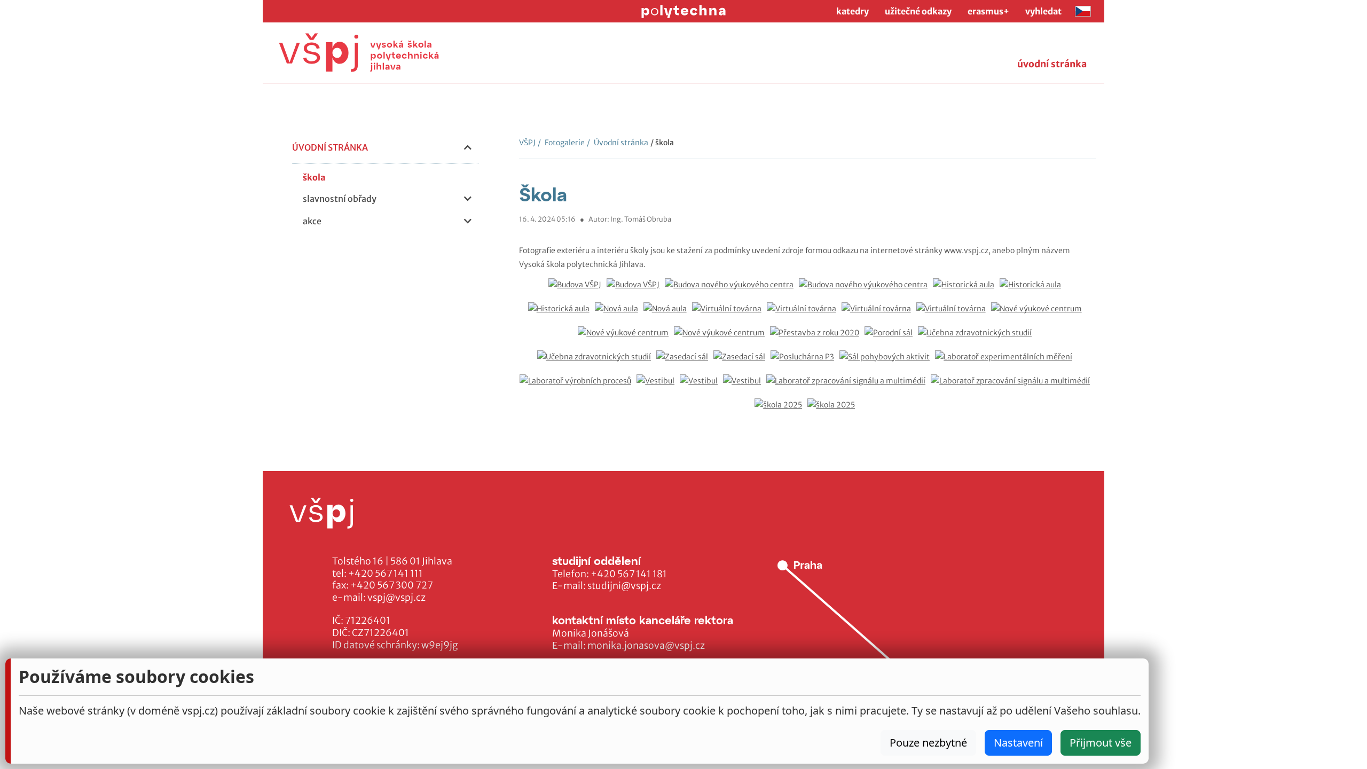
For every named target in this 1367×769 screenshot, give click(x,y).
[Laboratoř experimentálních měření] (1006, 362)
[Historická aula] (966, 290)
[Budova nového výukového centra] (732, 290)
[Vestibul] (658, 386)
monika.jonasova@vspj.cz (646, 646)
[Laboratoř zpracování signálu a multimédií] (848, 386)
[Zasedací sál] (684, 362)
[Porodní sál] (891, 338)
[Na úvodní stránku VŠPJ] (359, 52)
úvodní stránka (1052, 64)
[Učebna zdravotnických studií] (977, 338)
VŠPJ (527, 142)
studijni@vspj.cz (624, 586)
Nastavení (1018, 742)
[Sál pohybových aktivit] (887, 362)
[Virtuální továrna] (729, 314)
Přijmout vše (1101, 742)
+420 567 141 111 (385, 573)
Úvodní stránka (617, 142)
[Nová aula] (619, 314)
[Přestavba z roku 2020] (817, 338)
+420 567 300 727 (391, 585)
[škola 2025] (781, 410)
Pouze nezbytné (928, 742)
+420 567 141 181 (629, 574)
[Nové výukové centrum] (1039, 314)
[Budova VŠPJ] (577, 290)
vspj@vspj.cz (396, 597)
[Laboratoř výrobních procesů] (578, 386)
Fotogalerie (561, 142)
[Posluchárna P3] (805, 362)
